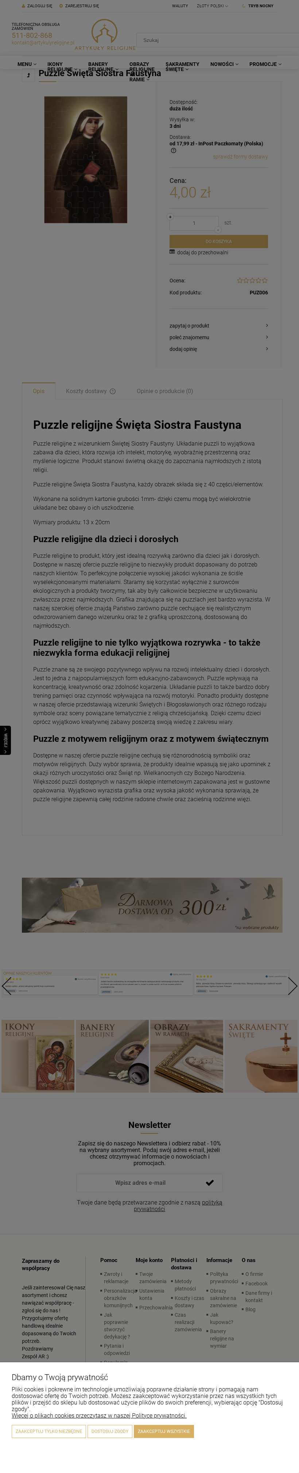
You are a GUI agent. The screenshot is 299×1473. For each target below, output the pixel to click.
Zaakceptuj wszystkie (164, 1431)
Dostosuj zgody (110, 1431)
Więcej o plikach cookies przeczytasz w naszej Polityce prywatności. (99, 1415)
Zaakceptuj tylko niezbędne (49, 1431)
